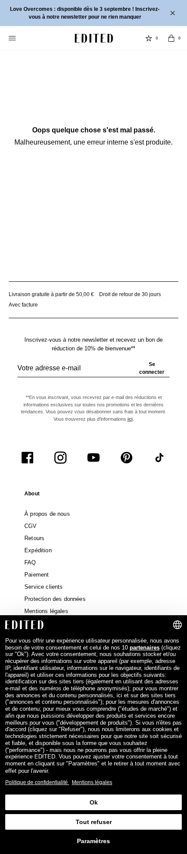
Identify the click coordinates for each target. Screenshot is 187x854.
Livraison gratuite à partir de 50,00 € (51, 294)
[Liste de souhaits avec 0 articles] (149, 38)
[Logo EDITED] (94, 38)
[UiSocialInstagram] (60, 457)
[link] (32, 495)
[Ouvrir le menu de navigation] (13, 38)
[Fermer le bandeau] (173, 13)
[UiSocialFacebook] (27, 457)
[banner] (93, 13)
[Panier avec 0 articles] (171, 38)
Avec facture (23, 305)
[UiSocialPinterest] (126, 457)
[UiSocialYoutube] (93, 457)
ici (130, 419)
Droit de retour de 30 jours (130, 294)
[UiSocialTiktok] (159, 457)
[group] (93, 371)
